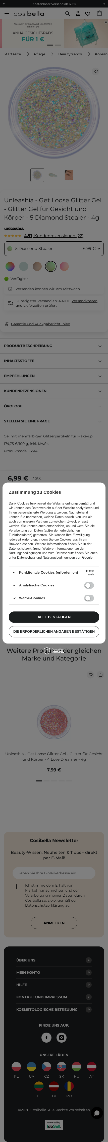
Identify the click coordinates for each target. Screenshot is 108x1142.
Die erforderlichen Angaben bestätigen (54, 631)
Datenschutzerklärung (24, 548)
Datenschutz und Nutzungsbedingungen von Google (54, 557)
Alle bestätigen (54, 617)
